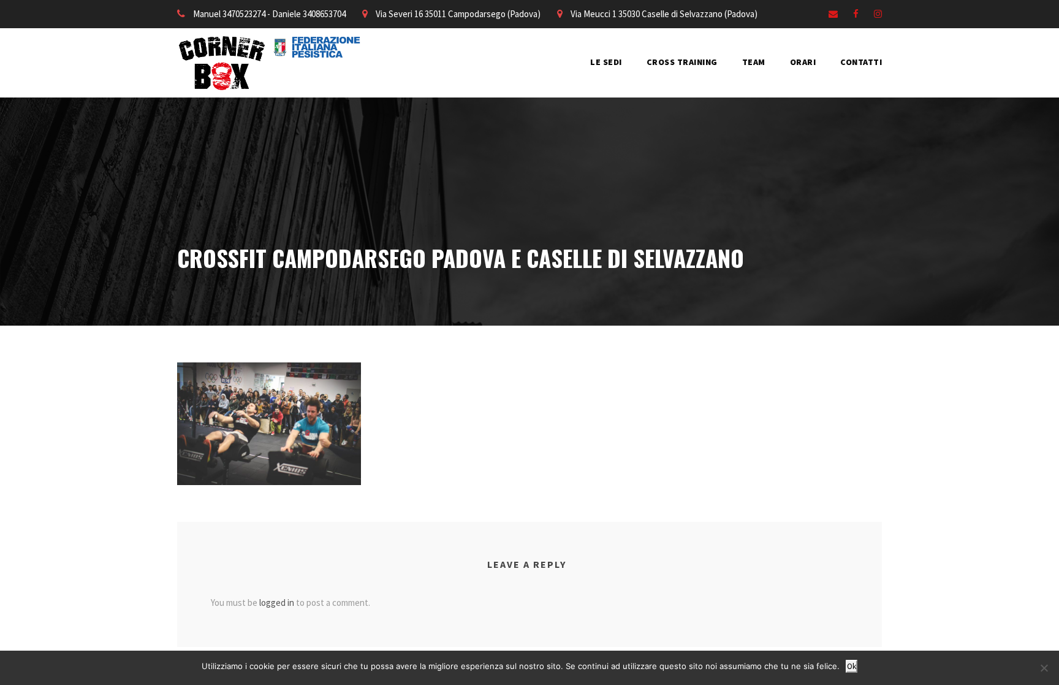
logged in (276, 602)
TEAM (753, 61)
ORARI (803, 61)
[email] (833, 14)
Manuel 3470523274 (229, 14)
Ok (851, 666)
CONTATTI (861, 61)
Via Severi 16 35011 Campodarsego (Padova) (458, 14)
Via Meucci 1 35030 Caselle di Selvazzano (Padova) (664, 14)
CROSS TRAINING (682, 61)
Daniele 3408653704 (309, 14)
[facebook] (856, 14)
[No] (1044, 668)
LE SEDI (606, 61)
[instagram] (878, 14)
